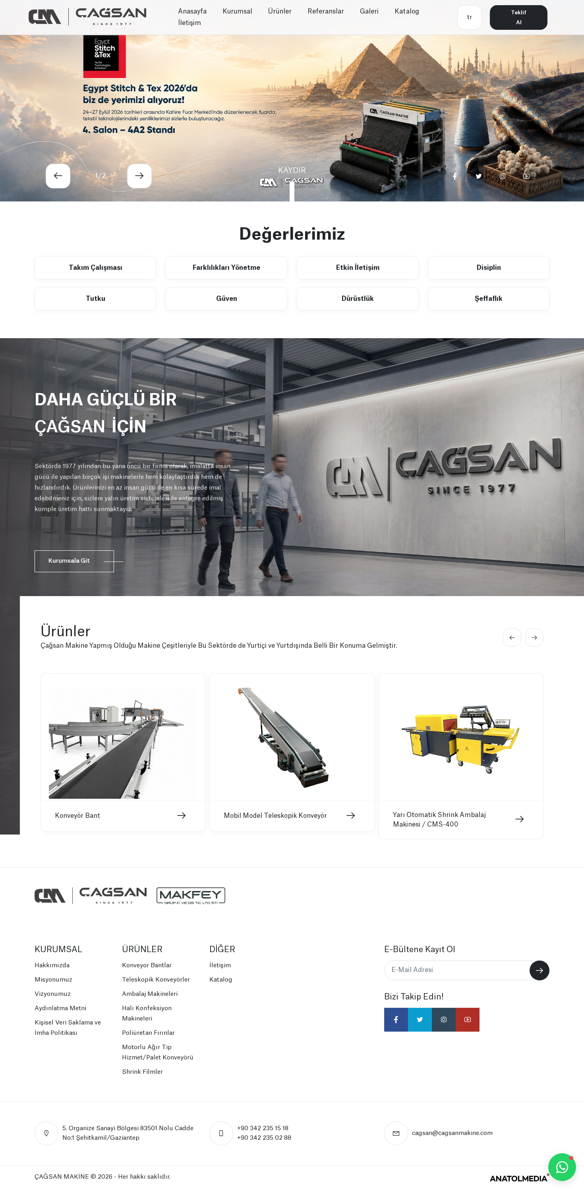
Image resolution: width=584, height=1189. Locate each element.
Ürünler (280, 11)
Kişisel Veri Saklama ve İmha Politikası (68, 1028)
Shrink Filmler (142, 1072)
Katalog (406, 11)
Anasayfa (192, 11)
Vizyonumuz (53, 994)
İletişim (189, 23)
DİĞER (222, 950)
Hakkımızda (52, 965)
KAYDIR (292, 170)
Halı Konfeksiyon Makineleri (147, 1013)
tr (469, 17)
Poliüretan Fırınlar (148, 1033)
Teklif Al (518, 17)
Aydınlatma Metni (60, 1008)
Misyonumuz (53, 980)
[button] (58, 176)
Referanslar (325, 11)
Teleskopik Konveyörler (156, 980)
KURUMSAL (58, 950)
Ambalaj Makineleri (150, 994)
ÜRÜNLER (142, 950)
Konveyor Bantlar (147, 965)
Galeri (369, 11)
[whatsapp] (562, 1167)
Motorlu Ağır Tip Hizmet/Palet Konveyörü (157, 1052)
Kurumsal (237, 11)
